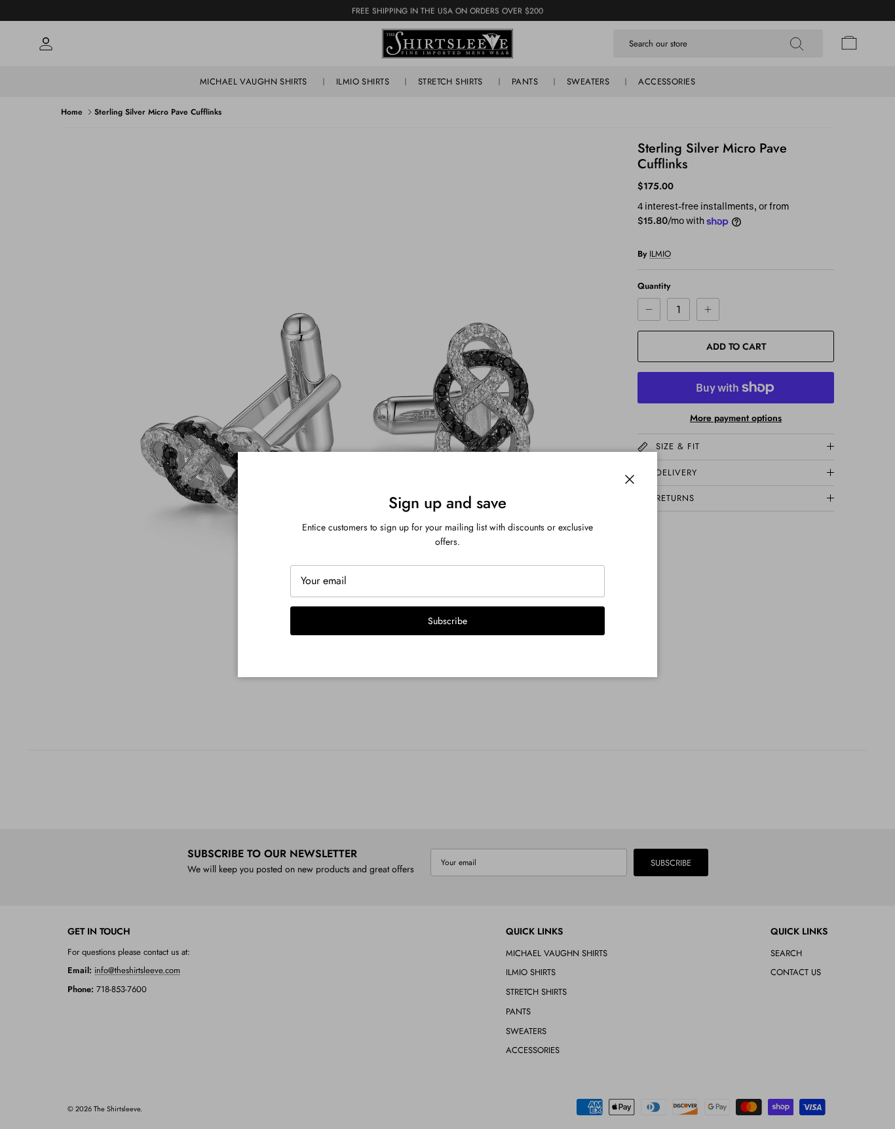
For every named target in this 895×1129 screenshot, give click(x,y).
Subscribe (447, 620)
